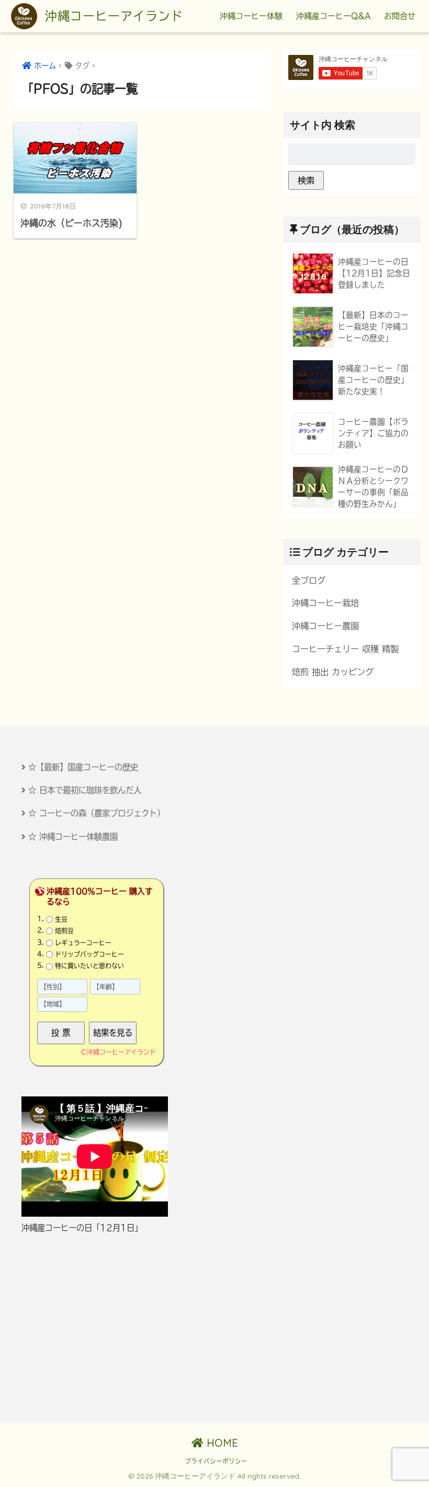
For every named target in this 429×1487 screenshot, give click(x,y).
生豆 (61, 919)
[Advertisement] (112, 1328)
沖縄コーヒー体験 (251, 16)
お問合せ (399, 16)
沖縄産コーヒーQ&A (333, 16)
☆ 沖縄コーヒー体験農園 (73, 836)
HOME (221, 1442)
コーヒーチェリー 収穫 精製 (345, 649)
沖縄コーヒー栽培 (325, 603)
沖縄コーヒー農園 (325, 626)
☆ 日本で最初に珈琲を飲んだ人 (84, 790)
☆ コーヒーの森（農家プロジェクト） (96, 813)
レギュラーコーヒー (83, 943)
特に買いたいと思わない (89, 966)
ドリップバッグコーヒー (89, 954)
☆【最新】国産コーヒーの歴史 (83, 767)
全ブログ (308, 580)
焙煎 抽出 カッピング (333, 672)
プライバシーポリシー (216, 1461)
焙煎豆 (64, 931)
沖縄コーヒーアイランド (111, 16)
